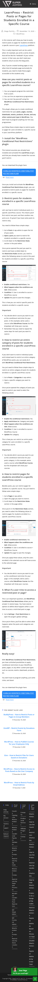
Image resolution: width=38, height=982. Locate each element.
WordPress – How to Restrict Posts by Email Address (19, 783)
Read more (10, 177)
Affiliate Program (23, 831)
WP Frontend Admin (14, 921)
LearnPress (24, 45)
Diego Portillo (9, 31)
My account (5, 818)
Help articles (5, 811)
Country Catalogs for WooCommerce (14, 817)
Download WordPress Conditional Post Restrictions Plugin (18, 172)
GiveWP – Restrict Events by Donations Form (19, 729)
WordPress (20, 34)
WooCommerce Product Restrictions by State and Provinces (14, 879)
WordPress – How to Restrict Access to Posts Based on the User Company (19, 770)
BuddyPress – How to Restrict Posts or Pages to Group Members (19, 715)
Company (23, 813)
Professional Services (23, 821)
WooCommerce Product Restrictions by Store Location (14, 937)
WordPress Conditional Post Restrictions (14, 900)
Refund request (6, 835)
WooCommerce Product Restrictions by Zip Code (14, 856)
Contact (23, 838)
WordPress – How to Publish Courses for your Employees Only (19, 743)
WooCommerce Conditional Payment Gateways (14, 836)
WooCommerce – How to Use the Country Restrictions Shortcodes (32, 827)
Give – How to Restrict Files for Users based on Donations (19, 756)
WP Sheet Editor (14, 912)
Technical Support (6, 827)
